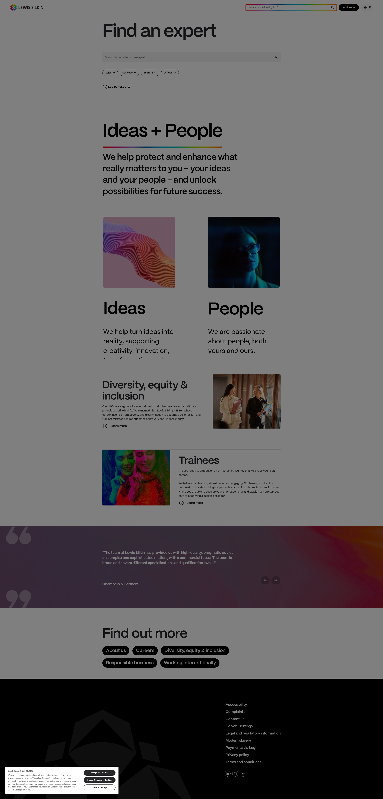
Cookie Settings (99, 787)
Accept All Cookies (99, 773)
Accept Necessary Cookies (99, 780)
